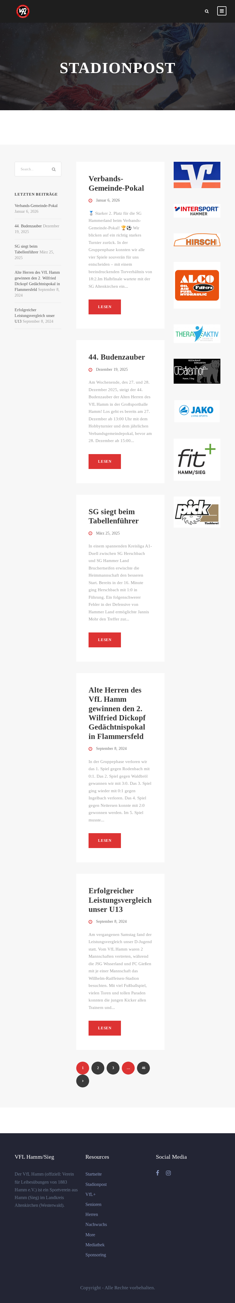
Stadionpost (96, 1184)
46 (143, 1068)
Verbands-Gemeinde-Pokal (36, 206)
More (90, 1234)
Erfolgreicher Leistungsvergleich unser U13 (120, 900)
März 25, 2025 (108, 533)
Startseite (93, 1174)
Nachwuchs (96, 1224)
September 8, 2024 (111, 748)
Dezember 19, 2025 (112, 369)
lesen (104, 307)
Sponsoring (95, 1254)
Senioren (93, 1204)
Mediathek (95, 1244)
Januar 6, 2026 (108, 200)
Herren (91, 1214)
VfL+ (90, 1194)
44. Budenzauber (117, 357)
